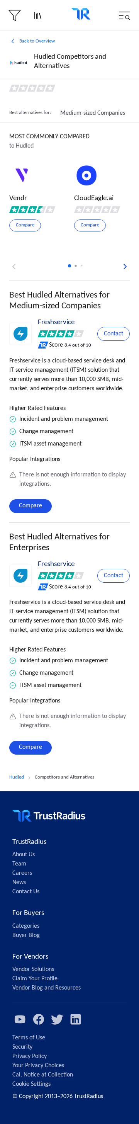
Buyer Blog (26, 935)
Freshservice (56, 322)
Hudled (16, 777)
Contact (113, 334)
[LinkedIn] (76, 1019)
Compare (30, 506)
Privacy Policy (29, 1056)
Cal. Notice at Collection (42, 1075)
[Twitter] (57, 1019)
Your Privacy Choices (38, 1066)
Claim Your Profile (35, 979)
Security (22, 1047)
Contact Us (25, 892)
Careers (22, 873)
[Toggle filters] (14, 15)
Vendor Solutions (33, 969)
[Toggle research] (37, 15)
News (19, 882)
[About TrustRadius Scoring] (43, 345)
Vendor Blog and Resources (46, 988)
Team (19, 864)
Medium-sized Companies (92, 113)
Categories (25, 926)
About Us (23, 855)
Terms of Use (28, 1038)
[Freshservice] (20, 334)
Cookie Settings (31, 1084)
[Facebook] (38, 1019)
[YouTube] (20, 1019)
